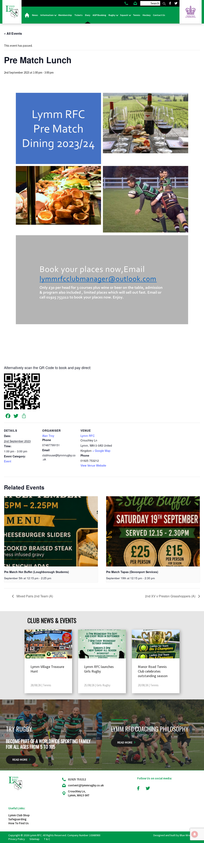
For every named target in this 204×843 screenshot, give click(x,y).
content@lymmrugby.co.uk (86, 785)
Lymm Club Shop (18, 815)
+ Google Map (101, 451)
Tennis (136, 15)
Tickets (78, 15)
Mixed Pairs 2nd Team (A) (34, 596)
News (35, 15)
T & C (47, 839)
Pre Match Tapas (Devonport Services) (132, 572)
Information (47, 15)
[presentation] (51, 531)
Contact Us (159, 15)
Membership (65, 15)
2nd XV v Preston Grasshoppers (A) (170, 596)
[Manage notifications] (194, 834)
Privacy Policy (16, 839)
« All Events (13, 33)
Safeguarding (17, 819)
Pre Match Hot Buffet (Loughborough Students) (36, 572)
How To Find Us (18, 823)
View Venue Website (93, 465)
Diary (87, 15)
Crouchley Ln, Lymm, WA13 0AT (78, 793)
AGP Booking (99, 15)
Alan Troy (48, 436)
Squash (124, 15)
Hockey (147, 15)
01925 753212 (77, 779)
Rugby (112, 15)
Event (7, 461)
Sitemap (34, 839)
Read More (19, 759)
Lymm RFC (87, 436)
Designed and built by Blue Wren (172, 835)
